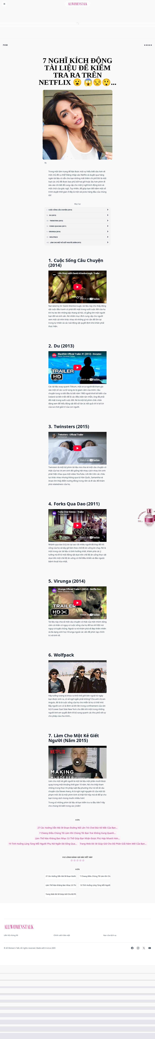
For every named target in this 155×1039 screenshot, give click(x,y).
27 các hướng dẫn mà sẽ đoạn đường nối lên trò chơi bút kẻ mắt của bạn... (77, 827)
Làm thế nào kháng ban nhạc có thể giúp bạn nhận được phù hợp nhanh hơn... (77, 838)
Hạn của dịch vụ (109, 935)
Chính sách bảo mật (62, 935)
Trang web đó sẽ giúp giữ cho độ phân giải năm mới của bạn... (113, 843)
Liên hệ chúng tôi (11, 935)
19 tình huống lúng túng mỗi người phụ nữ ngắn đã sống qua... (43, 843)
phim (5, 45)
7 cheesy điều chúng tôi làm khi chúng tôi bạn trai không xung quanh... (77, 833)
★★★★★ (148, 45)
